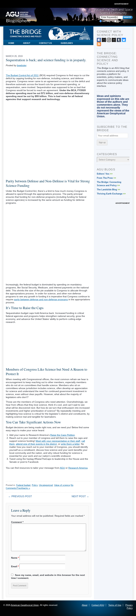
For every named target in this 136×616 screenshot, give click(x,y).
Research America (78, 468)
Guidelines (67, 43)
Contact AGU (98, 605)
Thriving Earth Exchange (111, 193)
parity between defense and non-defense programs (41, 299)
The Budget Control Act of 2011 (22, 75)
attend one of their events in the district (36, 444)
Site (119, 21)
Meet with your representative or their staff (58, 441)
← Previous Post (20, 496)
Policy (35, 485)
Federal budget (23, 485)
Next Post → (80, 496)
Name (15, 557)
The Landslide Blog (108, 189)
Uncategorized (46, 485)
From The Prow (106, 178)
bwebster (22, 65)
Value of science (62, 485)
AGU (62, 468)
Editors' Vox (105, 174)
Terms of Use (114, 605)
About (26, 43)
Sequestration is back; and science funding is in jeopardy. (46, 59)
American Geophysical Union (25, 605)
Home (11, 43)
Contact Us (45, 43)
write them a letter (70, 444)
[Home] (18, 16)
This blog (106, 21)
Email (15, 566)
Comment (17, 522)
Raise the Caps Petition (62, 435)
